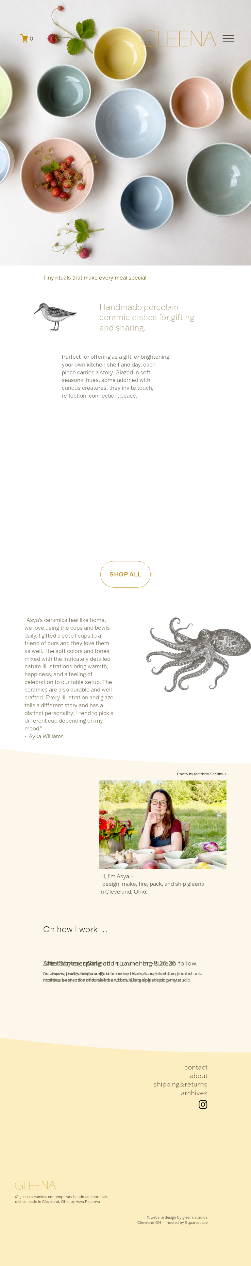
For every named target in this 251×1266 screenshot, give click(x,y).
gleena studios (195, 1217)
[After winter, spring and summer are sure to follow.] (120, 951)
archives (194, 1092)
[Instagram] (203, 1104)
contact (196, 1067)
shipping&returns (180, 1084)
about (199, 1075)
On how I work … (75, 929)
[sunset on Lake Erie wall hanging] (97, 417)
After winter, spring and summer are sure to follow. (120, 963)
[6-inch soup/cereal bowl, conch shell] (59, 417)
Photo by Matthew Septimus (201, 774)
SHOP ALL (125, 574)
